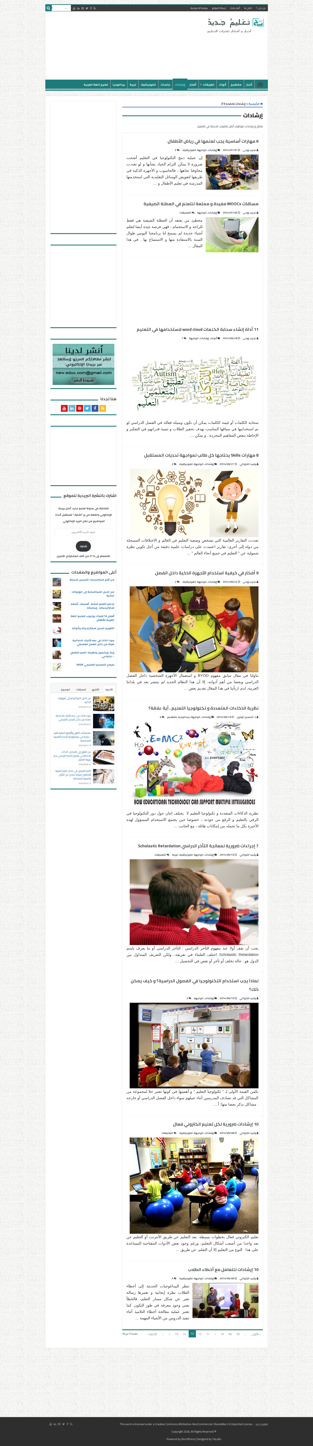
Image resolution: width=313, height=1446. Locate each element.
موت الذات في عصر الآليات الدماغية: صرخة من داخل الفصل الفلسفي (93, 642)
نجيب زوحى (249, 150)
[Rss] (94, 8)
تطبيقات (208, 84)
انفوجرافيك (148, 84)
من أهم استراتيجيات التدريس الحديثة (92, 579)
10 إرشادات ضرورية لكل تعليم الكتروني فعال (215, 1124)
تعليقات (81, 689)
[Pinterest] (82, 8)
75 (176, 1334)
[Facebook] (91, 8)
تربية (133, 84)
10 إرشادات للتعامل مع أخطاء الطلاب (223, 1269)
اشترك (83, 546)
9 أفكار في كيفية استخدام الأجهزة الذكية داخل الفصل (206, 573)
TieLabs (216, 1439)
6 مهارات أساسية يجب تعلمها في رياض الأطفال (213, 141)
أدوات (222, 84)
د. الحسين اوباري (246, 716)
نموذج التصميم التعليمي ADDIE (95, 664)
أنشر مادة (235, 8)
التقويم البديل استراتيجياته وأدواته (93, 628)
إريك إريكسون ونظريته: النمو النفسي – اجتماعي (92, 654)
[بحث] (48, 8)
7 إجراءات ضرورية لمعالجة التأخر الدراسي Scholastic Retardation (198, 846)
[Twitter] (87, 8)
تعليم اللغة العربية (96, 84)
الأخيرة (109, 689)
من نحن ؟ (261, 8)
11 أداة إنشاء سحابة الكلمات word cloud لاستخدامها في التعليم (197, 329)
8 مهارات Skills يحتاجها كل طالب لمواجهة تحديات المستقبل (201, 455)
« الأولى (256, 1334)
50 (238, 1334)
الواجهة (202, 150)
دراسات (165, 84)
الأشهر (95, 689)
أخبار (249, 84)
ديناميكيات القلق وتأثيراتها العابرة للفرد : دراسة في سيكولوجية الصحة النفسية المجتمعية (72, 736)
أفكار (193, 84)
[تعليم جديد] (235, 25)
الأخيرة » (152, 1334)
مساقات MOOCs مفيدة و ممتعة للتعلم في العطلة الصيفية (201, 204)
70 (222, 1334)
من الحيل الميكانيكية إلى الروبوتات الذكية (93, 593)
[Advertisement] (126, 45)
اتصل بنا (248, 8)
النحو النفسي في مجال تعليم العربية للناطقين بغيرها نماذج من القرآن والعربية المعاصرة (73, 774)
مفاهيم (236, 84)
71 (208, 1334)
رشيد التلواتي (248, 464)
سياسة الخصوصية (199, 8)
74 (184, 1334)
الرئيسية (260, 84)
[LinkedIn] (78, 8)
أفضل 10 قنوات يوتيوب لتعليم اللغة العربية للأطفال (92, 618)
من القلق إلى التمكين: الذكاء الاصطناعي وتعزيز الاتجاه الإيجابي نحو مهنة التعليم (72, 755)
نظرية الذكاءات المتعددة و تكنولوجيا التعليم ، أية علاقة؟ (203, 708)
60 (230, 1334)
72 (200, 1334)
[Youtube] (74, 8)
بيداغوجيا (119, 84)
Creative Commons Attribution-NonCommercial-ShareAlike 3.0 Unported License (203, 1424)
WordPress (188, 1439)
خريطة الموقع (219, 8)
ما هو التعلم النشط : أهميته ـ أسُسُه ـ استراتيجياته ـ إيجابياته (91, 605)
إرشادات (180, 84)
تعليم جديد (261, 1424)
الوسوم (65, 689)
